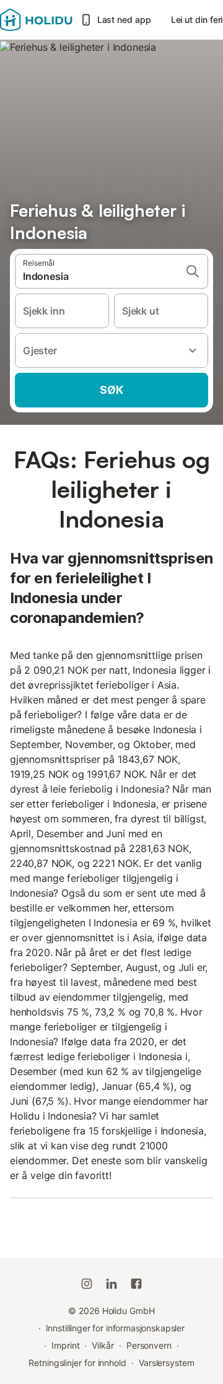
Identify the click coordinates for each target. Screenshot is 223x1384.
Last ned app (124, 19)
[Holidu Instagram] (87, 1284)
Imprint (65, 1345)
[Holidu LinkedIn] (111, 1284)
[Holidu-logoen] (36, 20)
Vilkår (103, 1345)
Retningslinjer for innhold (77, 1362)
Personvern (149, 1345)
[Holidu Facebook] (136, 1284)
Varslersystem (167, 1362)
